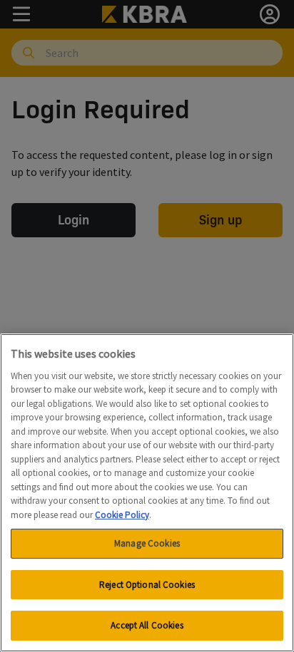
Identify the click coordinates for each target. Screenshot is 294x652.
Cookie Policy (122, 515)
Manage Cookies (147, 543)
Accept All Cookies (147, 625)
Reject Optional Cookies (147, 585)
